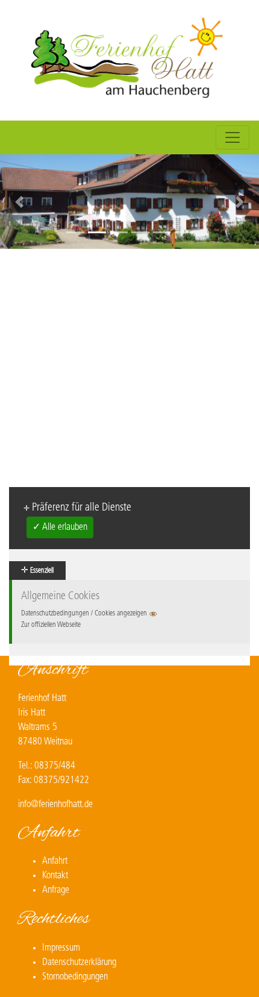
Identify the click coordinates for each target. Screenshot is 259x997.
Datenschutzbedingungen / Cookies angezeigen (84, 613)
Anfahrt (54, 861)
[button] (19, 201)
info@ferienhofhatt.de (55, 805)
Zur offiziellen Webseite (51, 625)
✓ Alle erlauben (60, 527)
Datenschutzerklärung (79, 962)
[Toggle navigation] (232, 137)
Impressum (61, 948)
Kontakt (55, 876)
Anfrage (55, 890)
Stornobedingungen (75, 977)
